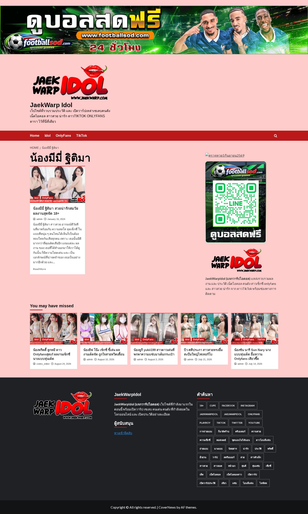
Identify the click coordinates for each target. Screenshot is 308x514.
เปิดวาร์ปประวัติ (207, 483)
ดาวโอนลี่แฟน (263, 440)
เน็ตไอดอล (215, 474)
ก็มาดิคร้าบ (223, 431)
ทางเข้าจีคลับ (123, 433)
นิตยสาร (233, 448)
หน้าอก (232, 465)
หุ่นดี (244, 465)
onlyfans (254, 414)
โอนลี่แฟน (248, 483)
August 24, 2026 (62, 364)
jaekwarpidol (209, 414)
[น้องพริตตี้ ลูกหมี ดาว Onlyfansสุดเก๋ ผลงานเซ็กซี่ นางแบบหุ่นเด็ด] (53, 328)
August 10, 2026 (106, 359)
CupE (213, 405)
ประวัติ (258, 448)
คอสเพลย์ (221, 440)
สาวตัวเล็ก (256, 457)
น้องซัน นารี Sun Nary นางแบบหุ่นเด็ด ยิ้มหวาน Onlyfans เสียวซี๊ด (252, 354)
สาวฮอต (218, 465)
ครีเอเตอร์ (240, 431)
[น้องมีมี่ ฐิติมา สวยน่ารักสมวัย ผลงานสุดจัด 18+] (57, 184)
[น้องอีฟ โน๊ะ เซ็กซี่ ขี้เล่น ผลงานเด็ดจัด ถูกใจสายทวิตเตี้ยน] (103, 328)
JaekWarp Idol (51, 104)
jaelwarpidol (233, 414)
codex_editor (43, 364)
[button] (275, 135)
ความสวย (256, 431)
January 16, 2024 (56, 219)
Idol (47, 135)
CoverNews (167, 507)
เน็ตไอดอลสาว (234, 474)
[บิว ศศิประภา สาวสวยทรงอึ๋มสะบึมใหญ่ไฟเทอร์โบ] (204, 328)
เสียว (223, 483)
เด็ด (201, 474)
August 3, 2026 (155, 359)
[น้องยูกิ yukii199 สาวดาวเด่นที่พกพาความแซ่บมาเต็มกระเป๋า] (154, 328)
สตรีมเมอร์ (229, 457)
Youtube (254, 422)
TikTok (81, 135)
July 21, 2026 (205, 359)
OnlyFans (63, 135)
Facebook (228, 405)
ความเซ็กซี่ (205, 440)
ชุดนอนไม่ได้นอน (241, 440)
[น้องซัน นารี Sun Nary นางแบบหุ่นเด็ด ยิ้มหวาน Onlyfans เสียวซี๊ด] (254, 328)
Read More (39, 269)
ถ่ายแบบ (204, 448)
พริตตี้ (270, 448)
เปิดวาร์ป (252, 474)
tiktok (220, 422)
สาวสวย (204, 465)
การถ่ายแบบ (206, 431)
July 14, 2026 (255, 364)
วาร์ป (215, 457)
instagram (248, 405)
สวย (243, 457)
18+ (202, 405)
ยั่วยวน (203, 457)
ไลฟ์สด (263, 483)
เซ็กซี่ (268, 465)
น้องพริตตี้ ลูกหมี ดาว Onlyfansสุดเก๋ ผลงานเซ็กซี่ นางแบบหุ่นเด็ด (51, 354)
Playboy (205, 422)
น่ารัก (246, 448)
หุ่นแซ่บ (256, 465)
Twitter (237, 422)
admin (39, 219)
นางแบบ (218, 448)
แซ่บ (234, 483)
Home (34, 135)
